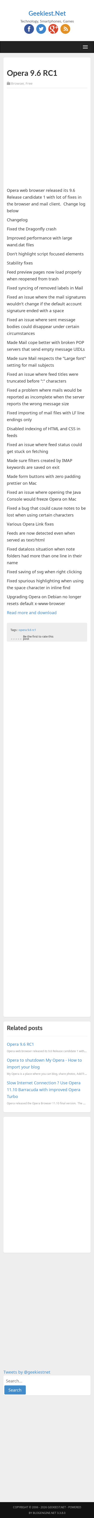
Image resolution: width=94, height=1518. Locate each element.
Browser (17, 83)
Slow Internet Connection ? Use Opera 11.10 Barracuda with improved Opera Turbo (44, 1089)
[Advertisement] (47, 138)
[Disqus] (47, 1184)
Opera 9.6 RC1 (20, 1044)
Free (29, 83)
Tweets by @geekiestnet (26, 1372)
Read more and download (32, 612)
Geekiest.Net (47, 13)
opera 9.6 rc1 (27, 630)
